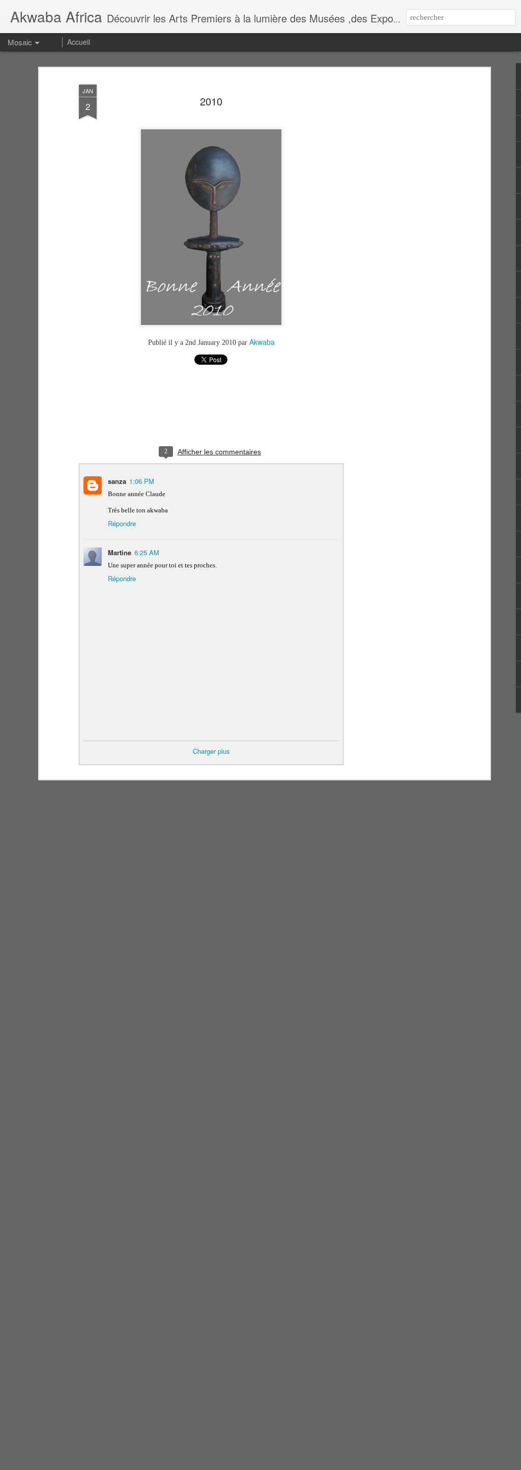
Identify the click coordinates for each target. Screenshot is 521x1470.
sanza (117, 481)
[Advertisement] (399, 240)
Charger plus (211, 751)
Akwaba (262, 342)
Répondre (122, 523)
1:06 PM (141, 481)
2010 (211, 101)
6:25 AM (146, 552)
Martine (119, 552)
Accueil (78, 42)
